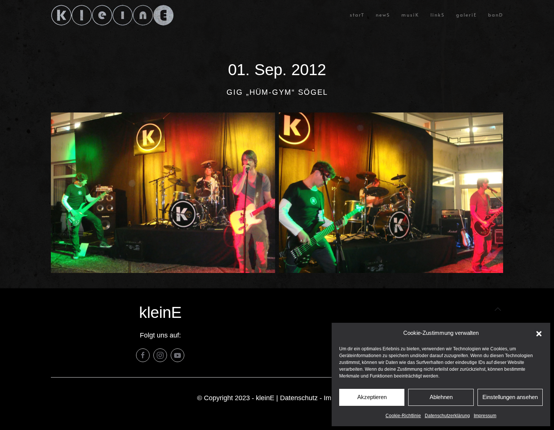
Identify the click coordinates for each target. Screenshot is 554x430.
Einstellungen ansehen (510, 397)
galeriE (466, 14)
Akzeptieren (372, 397)
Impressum (485, 415)
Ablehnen (441, 397)
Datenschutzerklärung (447, 415)
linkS (437, 14)
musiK (410, 14)
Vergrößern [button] (163, 193)
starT (357, 14)
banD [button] (495, 14)
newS (383, 14)
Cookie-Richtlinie (403, 415)
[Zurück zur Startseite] (112, 15)
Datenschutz (299, 398)
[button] (539, 333)
